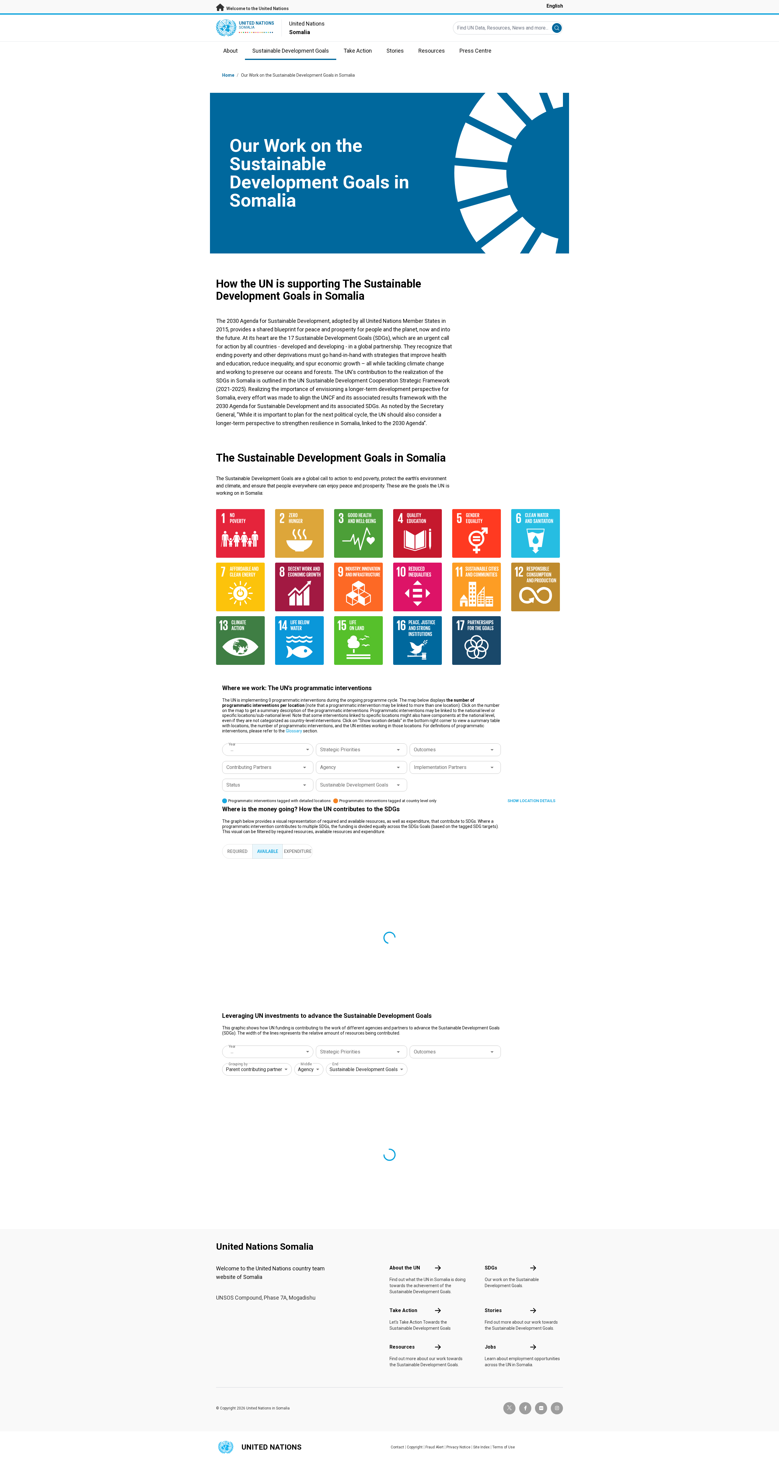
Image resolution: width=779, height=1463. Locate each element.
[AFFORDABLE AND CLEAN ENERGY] (242, 587)
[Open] (398, 749)
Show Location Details (531, 800)
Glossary (294, 730)
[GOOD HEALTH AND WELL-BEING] (360, 533)
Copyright (415, 1447)
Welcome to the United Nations (257, 8)
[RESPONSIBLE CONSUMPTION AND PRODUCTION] (537, 587)
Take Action (403, 1310)
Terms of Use (503, 1447)
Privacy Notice (458, 1447)
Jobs (490, 1347)
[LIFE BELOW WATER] (301, 640)
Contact (397, 1447)
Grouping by (238, 1064)
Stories (493, 1310)
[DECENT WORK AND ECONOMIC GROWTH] (301, 587)
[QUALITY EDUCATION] (419, 533)
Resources (402, 1347)
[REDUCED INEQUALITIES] (419, 587)
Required (237, 851)
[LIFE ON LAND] (360, 640)
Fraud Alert (434, 1447)
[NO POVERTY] (242, 533)
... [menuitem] (232, 749)
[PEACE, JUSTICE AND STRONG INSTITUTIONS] (419, 640)
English (555, 6)
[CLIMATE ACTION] (242, 640)
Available (267, 851)
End (335, 1064)
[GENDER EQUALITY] (478, 533)
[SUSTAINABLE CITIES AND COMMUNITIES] (478, 587)
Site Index (481, 1447)
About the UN (405, 1268)
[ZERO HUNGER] (301, 533)
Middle (306, 1064)
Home (228, 75)
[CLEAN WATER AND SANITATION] (537, 533)
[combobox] (268, 749)
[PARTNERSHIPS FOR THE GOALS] (478, 640)
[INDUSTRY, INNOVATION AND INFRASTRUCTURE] (360, 587)
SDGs (491, 1268)
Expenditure (298, 851)
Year (232, 744)
